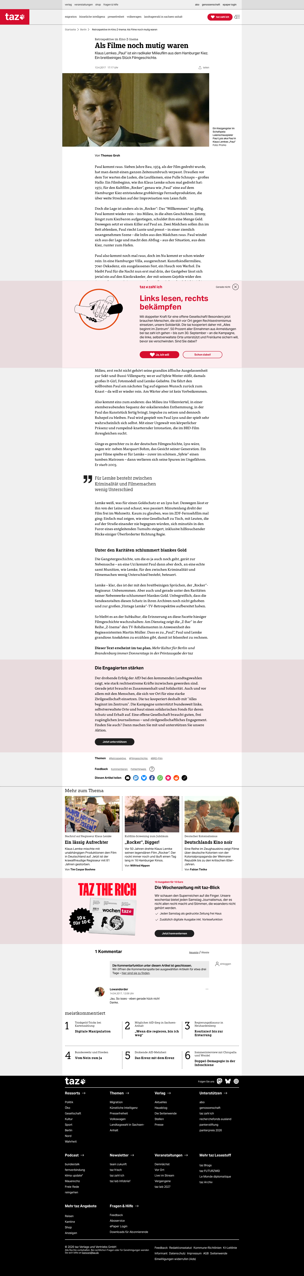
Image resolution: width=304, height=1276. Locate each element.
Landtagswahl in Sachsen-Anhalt (127, 1127)
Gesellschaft (73, 1113)
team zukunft (118, 1164)
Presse (159, 1125)
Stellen (159, 1119)
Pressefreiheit (119, 1113)
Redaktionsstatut (181, 1248)
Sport (68, 1125)
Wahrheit (71, 1141)
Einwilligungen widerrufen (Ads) (175, 1259)
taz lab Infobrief (120, 1181)
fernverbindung (75, 1170)
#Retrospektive (117, 758)
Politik (69, 1102)
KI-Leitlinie (230, 1248)
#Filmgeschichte (138, 758)
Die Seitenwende (166, 1113)
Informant (161, 1253)
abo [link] (197, 4)
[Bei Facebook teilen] (152, 778)
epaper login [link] (229, 4)
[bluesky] (228, 1083)
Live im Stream (164, 1175)
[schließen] (235, 286)
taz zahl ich (207, 1113)
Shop (68, 1227)
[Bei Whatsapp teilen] (160, 778)
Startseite (70, 29)
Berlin (83, 29)
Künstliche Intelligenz (124, 1108)
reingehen (71, 1192)
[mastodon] (220, 1083)
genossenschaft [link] (211, 4)
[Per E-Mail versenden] (128, 778)
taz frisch (116, 1170)
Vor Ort (159, 1170)
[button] (237, 17)
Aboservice (117, 1221)
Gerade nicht (223, 287)
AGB (206, 1253)
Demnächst (162, 1164)
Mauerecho (72, 1181)
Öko (67, 1108)
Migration (116, 1102)
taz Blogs (206, 1165)
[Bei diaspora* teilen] (168, 778)
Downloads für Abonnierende (129, 1232)
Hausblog (161, 1108)
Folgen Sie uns (206, 1081)
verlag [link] (68, 4)
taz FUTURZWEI (210, 1171)
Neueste (194, 952)
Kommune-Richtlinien (208, 1248)
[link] (71, 17)
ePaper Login (118, 1226)
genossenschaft (210, 1108)
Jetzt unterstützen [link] (115, 741)
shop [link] (98, 4)
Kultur (69, 1119)
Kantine (70, 1222)
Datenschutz (177, 1253)
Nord (68, 1136)
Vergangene (163, 1181)
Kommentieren (119, 769)
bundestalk (72, 1164)
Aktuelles (161, 1102)
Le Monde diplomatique (215, 1176)
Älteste (205, 952)
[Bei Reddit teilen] (176, 778)
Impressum (194, 1253)
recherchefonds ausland (215, 1119)
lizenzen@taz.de (90, 1252)
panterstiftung (209, 1125)
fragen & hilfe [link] (110, 4)
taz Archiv (206, 1182)
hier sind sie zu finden (136, 973)
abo (202, 1102)
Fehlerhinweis (139, 769)
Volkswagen (118, 1119)
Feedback (116, 1215)
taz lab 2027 (162, 1187)
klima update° (74, 1175)
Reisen (69, 1216)
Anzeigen (71, 1233)
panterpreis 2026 (211, 1130)
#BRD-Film (157, 758)
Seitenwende (218, 1253)
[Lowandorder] (99, 992)
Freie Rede (72, 1187)
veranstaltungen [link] (83, 4)
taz (75, 1081)
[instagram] (236, 1083)
